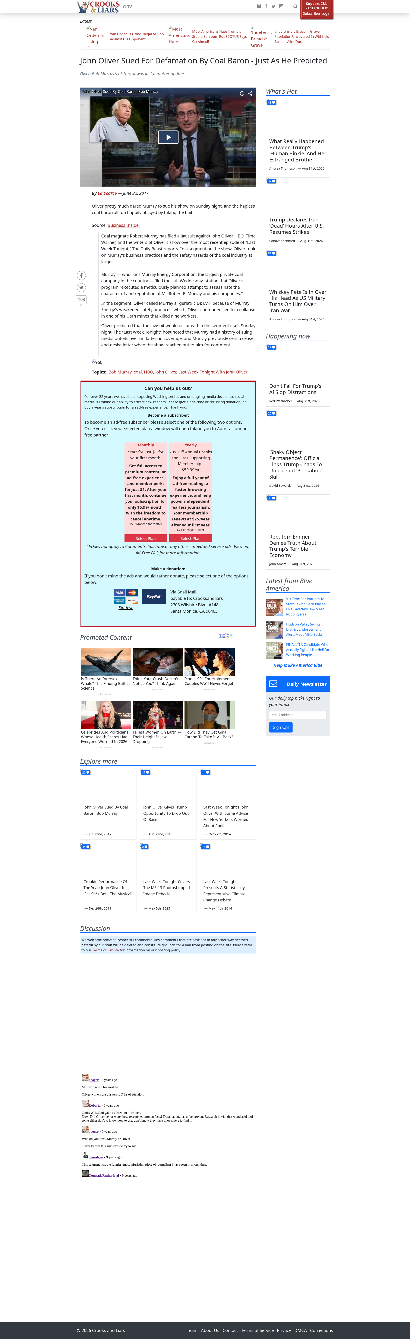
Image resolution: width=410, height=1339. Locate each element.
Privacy (284, 1330)
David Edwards (280, 485)
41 (143, 772)
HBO (148, 372)
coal (138, 372)
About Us (210, 1330)
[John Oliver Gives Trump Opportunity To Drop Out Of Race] (168, 785)
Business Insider (124, 225)
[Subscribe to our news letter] (288, 6)
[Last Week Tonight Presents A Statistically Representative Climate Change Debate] (228, 859)
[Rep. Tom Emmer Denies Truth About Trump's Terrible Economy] (298, 512)
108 (81, 299)
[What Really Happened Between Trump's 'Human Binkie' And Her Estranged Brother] (298, 117)
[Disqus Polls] (168, 1012)
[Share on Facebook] (81, 275)
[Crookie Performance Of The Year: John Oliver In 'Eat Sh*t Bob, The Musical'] (108, 859)
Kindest (126, 607)
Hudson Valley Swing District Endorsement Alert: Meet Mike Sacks (304, 629)
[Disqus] (168, 1125)
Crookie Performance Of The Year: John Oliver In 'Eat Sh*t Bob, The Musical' (107, 888)
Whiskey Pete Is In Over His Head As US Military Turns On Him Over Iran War (298, 301)
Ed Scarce (107, 193)
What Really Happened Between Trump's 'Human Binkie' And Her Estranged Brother (298, 150)
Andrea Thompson (283, 168)
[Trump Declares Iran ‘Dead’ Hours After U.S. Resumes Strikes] (298, 196)
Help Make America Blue (298, 665)
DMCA (300, 1330)
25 (269, 413)
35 (269, 498)
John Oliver (165, 372)
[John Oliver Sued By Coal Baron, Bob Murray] (108, 785)
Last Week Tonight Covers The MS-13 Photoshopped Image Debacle (166, 888)
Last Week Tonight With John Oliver (212, 372)
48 (269, 102)
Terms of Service (105, 950)
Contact (230, 1330)
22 (84, 772)
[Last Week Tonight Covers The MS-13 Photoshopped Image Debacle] (168, 859)
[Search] (295, 6)
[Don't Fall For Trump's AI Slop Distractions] (298, 362)
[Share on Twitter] (81, 287)
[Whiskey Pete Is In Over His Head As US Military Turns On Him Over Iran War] (298, 268)
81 (269, 253)
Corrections (321, 1330)
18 (203, 847)
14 (203, 772)
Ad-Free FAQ (147, 553)
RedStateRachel (280, 401)
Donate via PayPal (154, 596)
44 (84, 847)
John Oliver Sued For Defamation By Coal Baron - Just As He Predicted (203, 60)
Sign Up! (281, 727)
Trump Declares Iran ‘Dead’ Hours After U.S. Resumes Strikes (296, 225)
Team (192, 1330)
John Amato (278, 564)
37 (269, 181)
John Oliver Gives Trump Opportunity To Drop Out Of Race (166, 813)
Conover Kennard (282, 241)
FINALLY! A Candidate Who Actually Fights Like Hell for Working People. (307, 649)
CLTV (127, 6)
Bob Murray (120, 372)
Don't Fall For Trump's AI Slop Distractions (295, 389)
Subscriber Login (316, 14)
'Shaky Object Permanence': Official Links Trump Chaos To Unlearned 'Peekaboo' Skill (296, 464)
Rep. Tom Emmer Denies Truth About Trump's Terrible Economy (292, 545)
